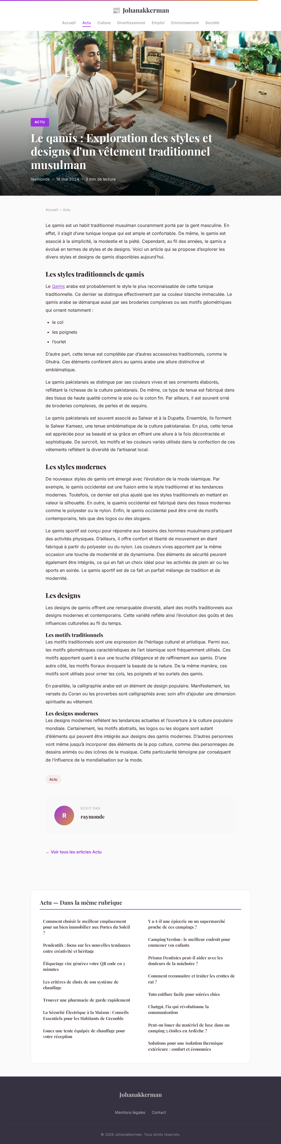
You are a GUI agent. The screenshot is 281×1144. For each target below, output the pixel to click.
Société (212, 22)
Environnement (185, 22)
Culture (104, 22)
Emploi (158, 22)
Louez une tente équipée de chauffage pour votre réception (84, 1033)
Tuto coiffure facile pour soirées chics (184, 994)
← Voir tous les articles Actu (74, 852)
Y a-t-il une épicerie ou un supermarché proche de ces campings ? (186, 924)
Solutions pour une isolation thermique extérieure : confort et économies (185, 1046)
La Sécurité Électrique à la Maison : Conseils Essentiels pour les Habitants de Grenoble (86, 1015)
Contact (159, 1112)
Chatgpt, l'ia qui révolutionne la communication (178, 1009)
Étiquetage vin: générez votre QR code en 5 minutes (84, 966)
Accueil (69, 22)
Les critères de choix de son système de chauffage (81, 984)
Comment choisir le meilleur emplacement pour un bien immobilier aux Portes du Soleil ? (86, 927)
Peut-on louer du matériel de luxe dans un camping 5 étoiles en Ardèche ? (188, 1027)
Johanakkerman (140, 9)
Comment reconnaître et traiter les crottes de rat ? (191, 978)
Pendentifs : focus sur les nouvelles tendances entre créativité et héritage (86, 948)
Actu (86, 22)
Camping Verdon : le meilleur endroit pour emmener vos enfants (189, 942)
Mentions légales (130, 1112)
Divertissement (131, 22)
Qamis (58, 286)
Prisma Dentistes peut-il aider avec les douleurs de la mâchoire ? (185, 960)
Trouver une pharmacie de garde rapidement (86, 1000)
